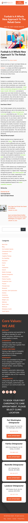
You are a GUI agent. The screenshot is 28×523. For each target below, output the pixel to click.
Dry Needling (5, 258)
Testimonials (5, 297)
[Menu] (26, 2)
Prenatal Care (6, 286)
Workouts (4, 306)
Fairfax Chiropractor (14, 444)
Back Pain (4, 244)
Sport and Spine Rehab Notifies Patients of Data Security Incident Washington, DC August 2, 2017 (17, 216)
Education (4, 260)
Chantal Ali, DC (5, 191)
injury (10, 141)
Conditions (5, 253)
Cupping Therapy (6, 256)
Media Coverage (6, 272)
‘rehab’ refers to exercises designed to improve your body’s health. (14, 89)
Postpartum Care (6, 281)
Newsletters (5, 276)
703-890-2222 (14, 452)
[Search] (23, 229)
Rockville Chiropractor (14, 465)
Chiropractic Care (6, 251)
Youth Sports (5, 311)
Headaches (5, 267)
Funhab (3, 68)
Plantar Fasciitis (6, 279)
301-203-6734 (14, 431)
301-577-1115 (14, 494)
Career (9, 518)
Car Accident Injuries (7, 249)
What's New (5, 304)
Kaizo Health (19, 27)
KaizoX (4, 270)
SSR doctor (20, 114)
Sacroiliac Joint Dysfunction (9, 290)
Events (4, 263)
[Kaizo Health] (7, 3)
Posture (4, 283)
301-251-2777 (14, 473)
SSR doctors (12, 91)
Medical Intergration (7, 274)
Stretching (5, 295)
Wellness (4, 302)
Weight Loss (5, 299)
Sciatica (4, 293)
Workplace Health (7, 309)
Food (3, 265)
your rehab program (18, 172)
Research (4, 288)
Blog (3, 246)
